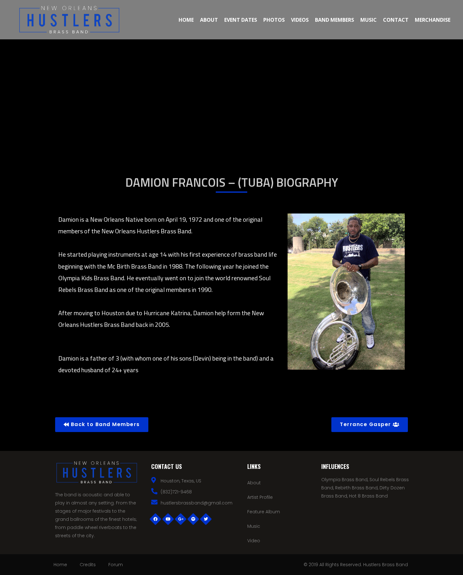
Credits (88, 564)
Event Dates (240, 19)
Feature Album (263, 512)
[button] (101, 424)
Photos (274, 19)
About (209, 19)
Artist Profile (260, 497)
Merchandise (432, 19)
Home (186, 19)
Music (368, 19)
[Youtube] (168, 519)
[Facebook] (155, 519)
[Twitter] (206, 519)
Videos (300, 19)
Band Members (334, 19)
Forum (115, 564)
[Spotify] (193, 519)
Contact (396, 19)
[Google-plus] (180, 519)
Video (253, 541)
